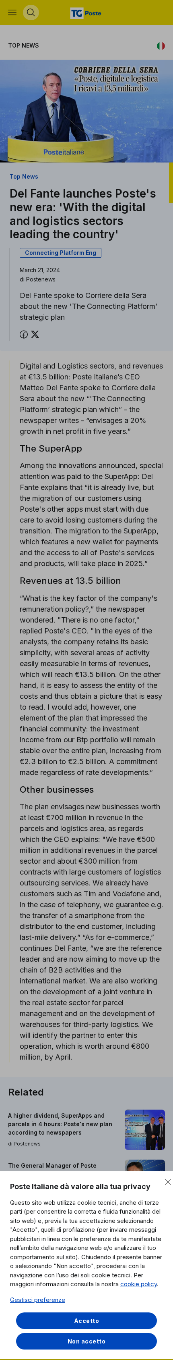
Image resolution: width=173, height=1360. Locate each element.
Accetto (86, 1320)
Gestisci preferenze (37, 1300)
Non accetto (87, 1341)
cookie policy (138, 1284)
